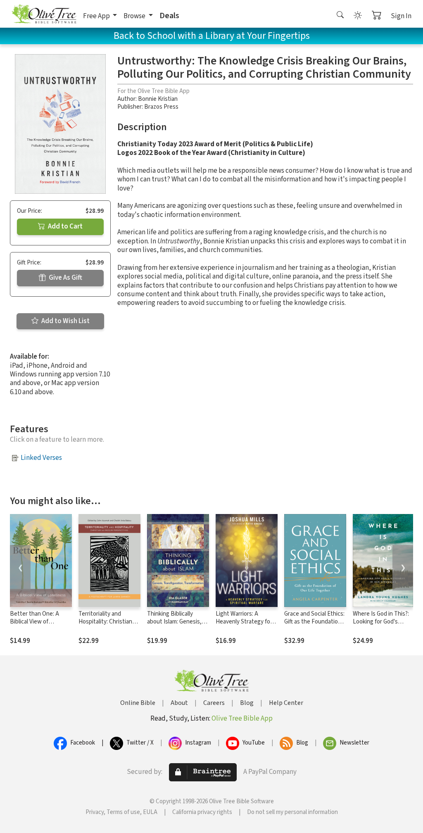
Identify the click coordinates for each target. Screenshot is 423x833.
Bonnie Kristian (158, 99)
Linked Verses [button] (41, 458)
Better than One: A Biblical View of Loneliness (34, 621)
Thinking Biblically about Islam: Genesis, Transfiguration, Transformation (174, 625)
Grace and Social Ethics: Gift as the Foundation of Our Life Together (314, 621)
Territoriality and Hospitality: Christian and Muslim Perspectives (105, 625)
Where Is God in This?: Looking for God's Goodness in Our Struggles (381, 625)
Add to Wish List (65, 321)
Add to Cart (65, 226)
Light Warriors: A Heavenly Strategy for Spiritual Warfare (244, 621)
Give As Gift (65, 278)
